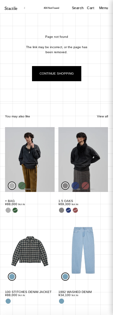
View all (102, 116)
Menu (103, 8)
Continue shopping (57, 73)
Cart (91, 8)
